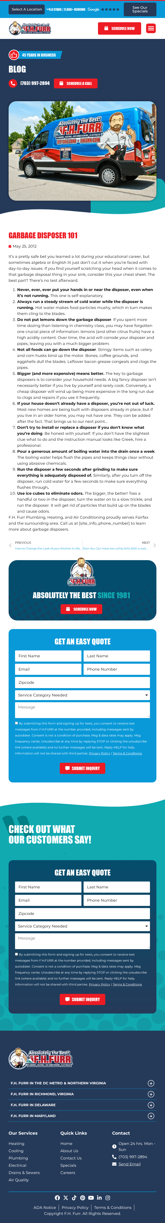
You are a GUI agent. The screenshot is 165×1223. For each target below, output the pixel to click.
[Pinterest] (82, 1197)
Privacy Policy (99, 753)
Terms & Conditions (127, 753)
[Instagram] (107, 1197)
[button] (151, 28)
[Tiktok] (74, 1197)
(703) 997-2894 (35, 83)
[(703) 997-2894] (13, 83)
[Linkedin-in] (99, 1197)
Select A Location (27, 9)
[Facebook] (57, 1197)
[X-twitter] (65, 1197)
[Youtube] (90, 1197)
